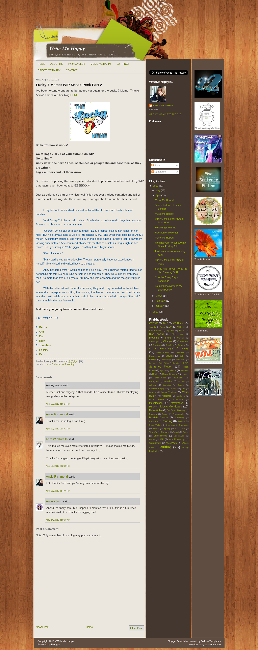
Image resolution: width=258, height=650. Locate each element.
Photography (179, 414)
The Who (165, 432)
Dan (41, 336)
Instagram (153, 381)
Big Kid (170, 330)
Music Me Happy (101, 63)
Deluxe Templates (211, 641)
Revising (181, 421)
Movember (177, 403)
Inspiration (178, 377)
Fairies (152, 363)
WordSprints (155, 443)
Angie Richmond (57, 414)
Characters (182, 341)
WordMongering (176, 439)
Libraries (174, 389)
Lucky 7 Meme (52, 364)
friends (173, 370)
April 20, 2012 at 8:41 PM (58, 428)
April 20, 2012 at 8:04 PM (58, 404)
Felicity (43, 349)
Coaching (169, 345)
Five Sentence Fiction (167, 232)
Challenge (154, 341)
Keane (181, 385)
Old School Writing (176, 410)
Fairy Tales (164, 363)
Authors (181, 327)
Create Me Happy (49, 70)
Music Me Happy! (164, 200)
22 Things (123, 63)
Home (41, 63)
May (158, 190)
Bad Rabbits (155, 330)
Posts (157, 165)
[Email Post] (80, 361)
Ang (41, 331)
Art (170, 326)
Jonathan (45, 345)
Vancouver (179, 436)
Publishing (179, 418)
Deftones (180, 352)
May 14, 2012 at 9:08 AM (58, 520)
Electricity (166, 359)
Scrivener (170, 425)
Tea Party (180, 428)
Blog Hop (177, 334)
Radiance (153, 421)
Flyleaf (163, 370)
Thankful (153, 432)
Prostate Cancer (158, 417)
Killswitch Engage (157, 389)
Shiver (156, 428)
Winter (152, 439)
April (158, 195)
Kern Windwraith (57, 439)
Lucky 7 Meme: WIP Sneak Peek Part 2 (69, 85)
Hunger (185, 374)
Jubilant (152, 385)
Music (152, 406)
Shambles (183, 425)
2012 (155, 185)
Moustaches (155, 403)
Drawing (169, 356)
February (160, 300)
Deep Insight (163, 352)
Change (167, 341)
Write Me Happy (67, 48)
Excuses (180, 359)
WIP (64, 364)
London (152, 392)
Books (168, 337)
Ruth (42, 340)
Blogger (55, 644)
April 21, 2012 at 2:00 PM (58, 466)
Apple (162, 327)
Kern (42, 354)
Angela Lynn (54, 501)
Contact (71, 70)
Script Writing (155, 425)
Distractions (154, 356)
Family (176, 363)
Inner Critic (160, 378)
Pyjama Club (76, 63)
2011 (155, 311)
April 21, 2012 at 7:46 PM (58, 491)
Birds (181, 330)
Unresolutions (160, 435)
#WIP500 (153, 323)
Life (183, 389)
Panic (164, 414)
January (160, 305)
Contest (181, 345)
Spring (167, 428)
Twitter (185, 432)
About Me (56, 63)
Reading (167, 421)
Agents (152, 327)
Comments (160, 172)
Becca (43, 327)
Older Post (136, 628)
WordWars (171, 443)
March (159, 295)
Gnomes (184, 370)
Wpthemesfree (213, 644)
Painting (153, 414)
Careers (180, 338)
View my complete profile (165, 114)
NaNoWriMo (156, 410)
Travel (176, 432)
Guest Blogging (169, 374)
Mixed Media (156, 399)
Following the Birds (165, 227)
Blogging (154, 337)
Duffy (182, 356)
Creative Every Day (160, 348)
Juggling (167, 385)
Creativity (182, 348)
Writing (71, 364)
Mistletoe (181, 396)
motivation (178, 399)
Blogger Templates (178, 641)
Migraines (166, 396)
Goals (155, 374)
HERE (74, 95)
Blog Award (156, 334)
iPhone (181, 381)
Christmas (157, 345)
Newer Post (42, 626)
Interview (167, 381)
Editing (152, 359)
